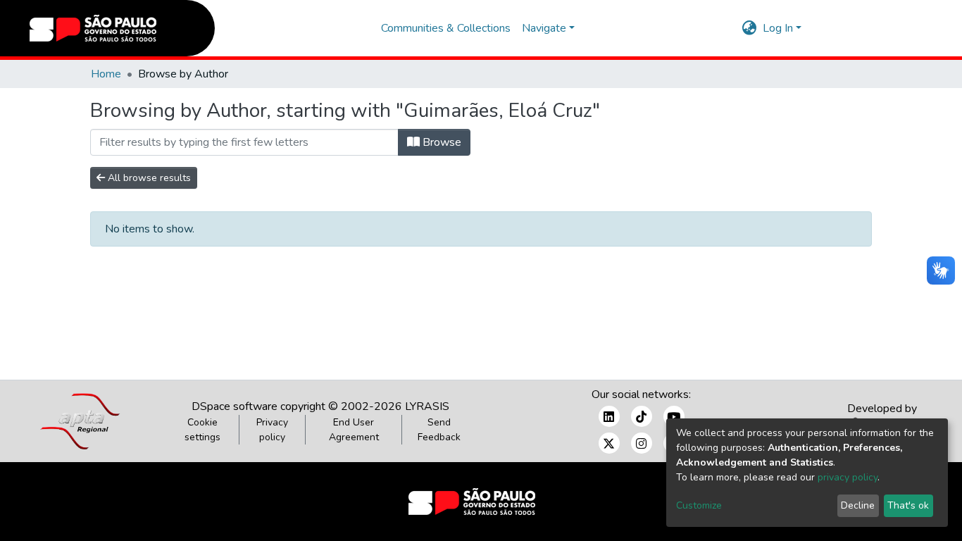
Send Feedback (439, 430)
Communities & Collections (446, 28)
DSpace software (234, 406)
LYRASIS (427, 406)
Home (106, 74)
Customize (699, 505)
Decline (858, 505)
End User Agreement (354, 430)
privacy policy (847, 477)
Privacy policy (272, 430)
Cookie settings (202, 430)
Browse (440, 142)
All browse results (148, 178)
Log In (778, 28)
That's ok (908, 505)
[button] (749, 28)
